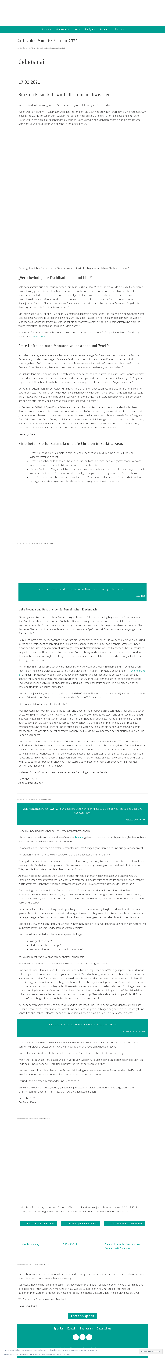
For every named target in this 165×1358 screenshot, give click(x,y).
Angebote (105, 29)
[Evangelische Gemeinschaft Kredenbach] (35, 12)
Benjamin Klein (46, 799)
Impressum (86, 1328)
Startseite (46, 29)
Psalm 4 (79, 837)
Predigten (90, 29)
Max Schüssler (45, 1119)
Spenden (59, 1328)
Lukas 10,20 (140, 596)
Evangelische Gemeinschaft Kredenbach (53, 48)
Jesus (77, 29)
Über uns (119, 29)
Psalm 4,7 (131, 820)
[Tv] (76, 1337)
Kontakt (71, 1328)
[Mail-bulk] (89, 1337)
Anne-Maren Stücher (48, 543)
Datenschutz (104, 1328)
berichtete (39, 336)
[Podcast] (82, 1337)
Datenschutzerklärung (63, 1354)
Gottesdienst (63, 29)
